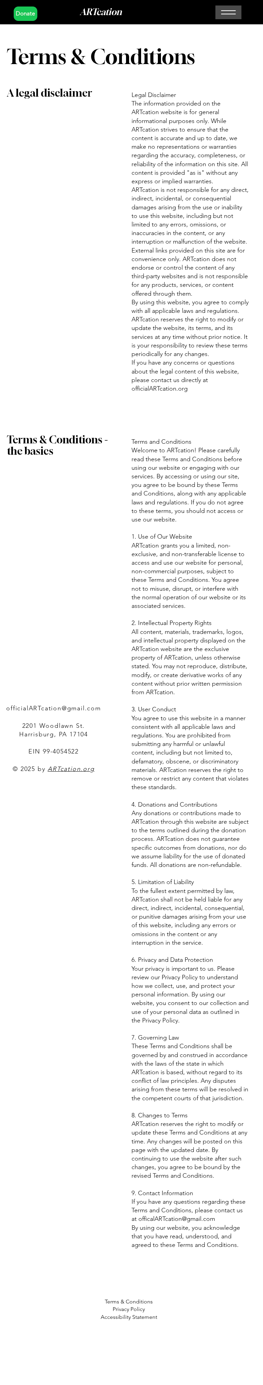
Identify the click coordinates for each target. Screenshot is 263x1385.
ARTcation (101, 12)
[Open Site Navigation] (228, 12)
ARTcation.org (71, 769)
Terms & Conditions (129, 1301)
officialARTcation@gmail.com (53, 708)
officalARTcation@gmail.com (176, 1219)
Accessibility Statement (129, 1317)
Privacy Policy (129, 1309)
